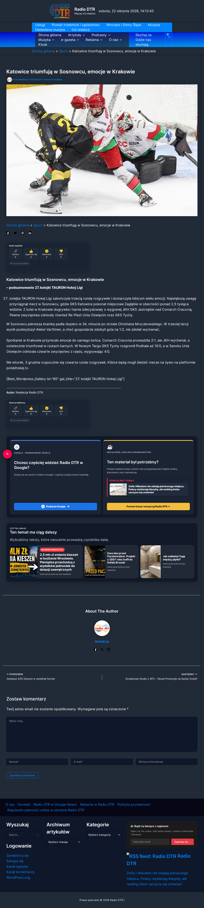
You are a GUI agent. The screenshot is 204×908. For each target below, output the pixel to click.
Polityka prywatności (134, 804)
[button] (83, 35)
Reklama (92, 40)
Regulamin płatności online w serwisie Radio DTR (45, 810)
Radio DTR (84, 9)
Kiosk (42, 45)
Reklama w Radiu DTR (97, 804)
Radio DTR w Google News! (55, 804)
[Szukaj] (7, 454)
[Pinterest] (22, 233)
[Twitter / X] (102, 649)
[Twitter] (15, 233)
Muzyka (44, 40)
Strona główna (49, 35)
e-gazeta (68, 40)
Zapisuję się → (183, 842)
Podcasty (99, 35)
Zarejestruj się (17, 855)
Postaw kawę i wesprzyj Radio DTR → (148, 506)
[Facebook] (8, 233)
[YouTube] (108, 649)
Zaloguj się (14, 861)
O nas (113, 40)
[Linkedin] (30, 233)
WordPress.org (18, 878)
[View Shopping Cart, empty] (168, 39)
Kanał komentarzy (20, 872)
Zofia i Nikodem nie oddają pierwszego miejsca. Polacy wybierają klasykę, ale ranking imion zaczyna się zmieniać (157, 878)
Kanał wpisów (17, 867)
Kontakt (24, 804)
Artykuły (74, 35)
